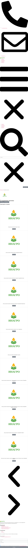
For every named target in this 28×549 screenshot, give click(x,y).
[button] (14, 93)
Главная (2, 124)
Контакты (2, 62)
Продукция (3, 60)
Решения (2, 61)
